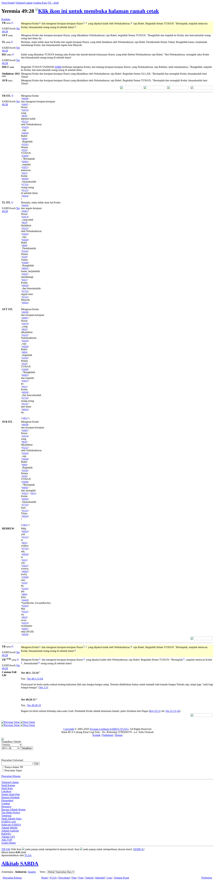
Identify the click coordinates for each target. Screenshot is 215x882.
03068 (58, 67)
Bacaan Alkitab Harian (13, 809)
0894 (24, 138)
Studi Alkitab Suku (11, 818)
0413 (24, 173)
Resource (6, 806)
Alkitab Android (10, 830)
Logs (109, 877)
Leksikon (6, 791)
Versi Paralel (8, 2)
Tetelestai (6, 815)
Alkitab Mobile (9, 827)
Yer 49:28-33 (34, 705)
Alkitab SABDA (19, 863)
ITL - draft (53, 2)
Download (64, 877)
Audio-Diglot (8, 842)
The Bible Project (10, 812)
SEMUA (138, 849)
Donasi (118, 735)
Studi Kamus (8, 785)
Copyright (68, 729)
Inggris (32, 871)
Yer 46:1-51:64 (35, 678)
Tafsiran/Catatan (24, 2)
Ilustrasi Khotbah (10, 797)
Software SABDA (11, 824)
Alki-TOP (6, 839)
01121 (25, 190)
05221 (25, 121)
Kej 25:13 (155, 711)
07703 (25, 184)
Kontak (96, 735)
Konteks (5, 19)
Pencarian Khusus (10, 776)
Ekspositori (7, 800)
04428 (25, 133)
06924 (25, 196)
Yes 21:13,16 (172, 711)
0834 (24, 116)
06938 (25, 98)
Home (44, 877)
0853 (25, 418)
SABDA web (8, 821)
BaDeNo (6, 833)
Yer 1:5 (43, 687)
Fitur (74, 877)
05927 (25, 167)
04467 (25, 104)
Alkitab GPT (8, 836)
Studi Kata (7, 788)
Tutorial (89, 877)
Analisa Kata (40, 2)
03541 (25, 144)
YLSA (28, 855)
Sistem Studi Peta (10, 794)
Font (80, 877)
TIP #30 (5, 849)
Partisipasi (107, 735)
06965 (25, 161)
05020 (25, 127)
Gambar (5, 803)
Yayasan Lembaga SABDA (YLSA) (109, 729)
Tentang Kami (121, 877)
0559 (24, 150)
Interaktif (100, 877)
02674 (25, 110)
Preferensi (206, 877)
